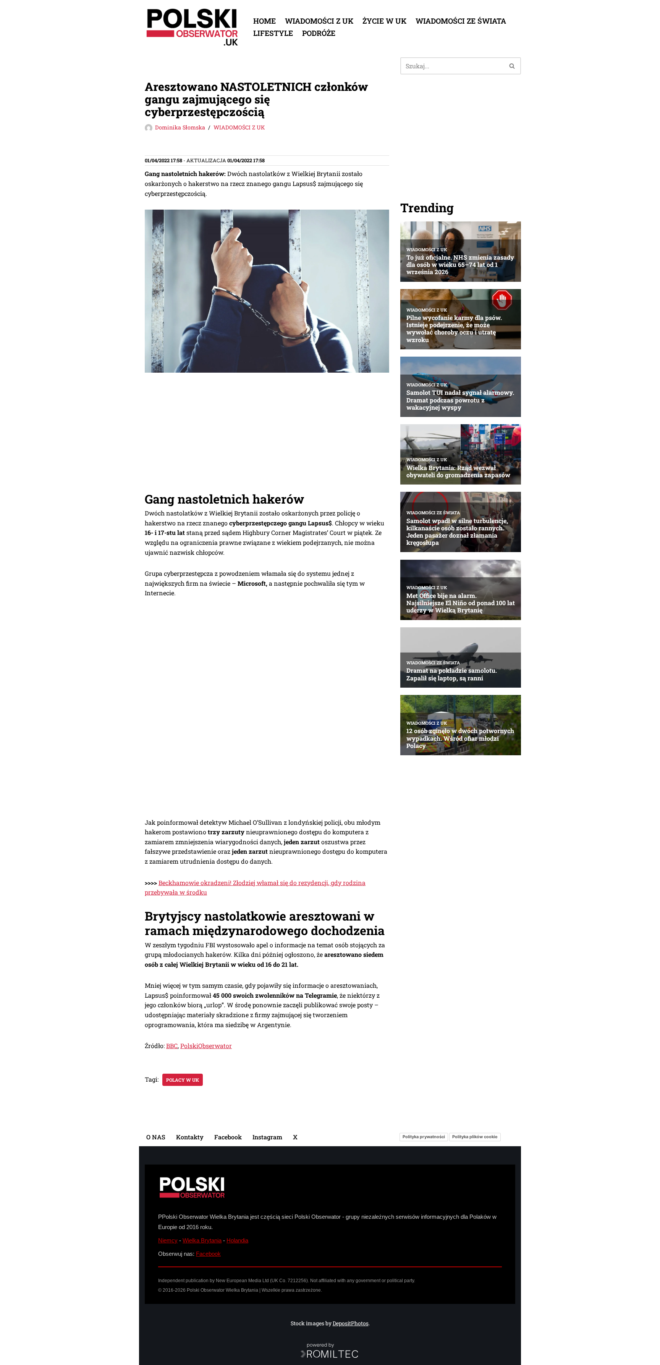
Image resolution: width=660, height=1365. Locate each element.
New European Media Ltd (242, 1280)
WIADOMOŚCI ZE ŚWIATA (461, 21)
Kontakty (190, 1137)
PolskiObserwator (206, 1046)
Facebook (228, 1137)
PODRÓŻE (318, 33)
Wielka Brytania (202, 1240)
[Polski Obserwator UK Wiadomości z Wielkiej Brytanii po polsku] (192, 27)
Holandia (237, 1240)
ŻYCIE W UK (384, 21)
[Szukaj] (512, 65)
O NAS (155, 1137)
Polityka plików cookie (475, 1136)
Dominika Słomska (180, 127)
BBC (172, 1046)
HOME (264, 21)
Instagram (267, 1137)
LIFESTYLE (273, 33)
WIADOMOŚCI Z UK (319, 21)
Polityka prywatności (424, 1136)
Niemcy (168, 1240)
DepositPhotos (351, 1323)
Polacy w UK (182, 1080)
